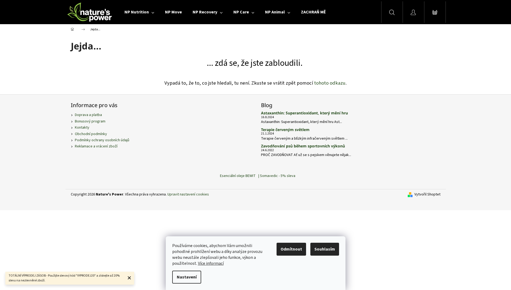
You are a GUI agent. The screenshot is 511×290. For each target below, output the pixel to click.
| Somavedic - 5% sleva (276, 176)
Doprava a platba (88, 115)
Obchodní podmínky (91, 134)
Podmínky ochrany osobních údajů (102, 140)
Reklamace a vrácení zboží (96, 146)
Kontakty (82, 127)
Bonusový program (90, 121)
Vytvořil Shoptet (427, 194)
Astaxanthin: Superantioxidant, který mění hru (304, 113)
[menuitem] (139, 12)
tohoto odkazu (329, 82)
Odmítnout (291, 249)
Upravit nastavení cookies (188, 194)
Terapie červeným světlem (285, 130)
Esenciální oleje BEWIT (238, 176)
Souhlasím (324, 249)
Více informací (211, 263)
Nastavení (187, 277)
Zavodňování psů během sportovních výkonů (303, 146)
